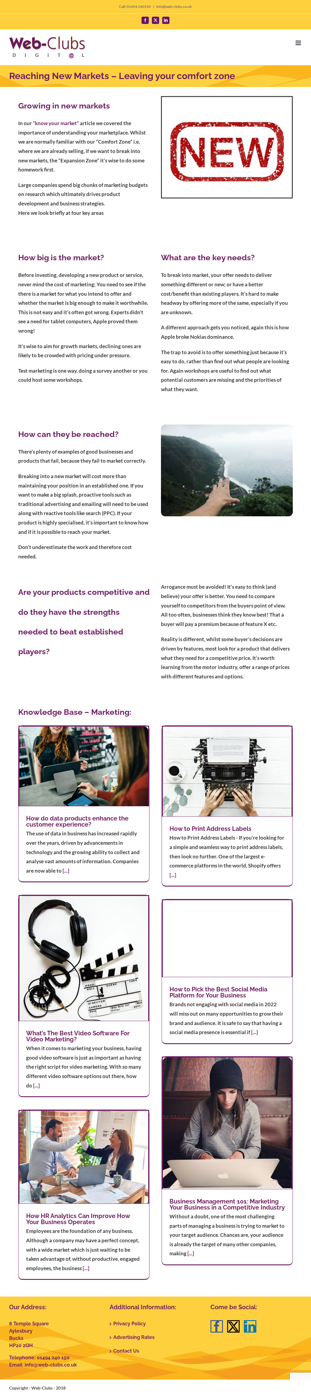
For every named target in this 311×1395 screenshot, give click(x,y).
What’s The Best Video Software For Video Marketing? (78, 1036)
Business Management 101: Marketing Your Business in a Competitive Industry (227, 1204)
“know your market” (56, 123)
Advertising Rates (134, 1337)
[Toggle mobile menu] (299, 43)
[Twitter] (233, 1326)
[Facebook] (216, 1326)
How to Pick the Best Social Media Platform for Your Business (218, 992)
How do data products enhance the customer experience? (77, 821)
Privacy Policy (129, 1324)
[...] (65, 870)
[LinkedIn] (250, 1326)
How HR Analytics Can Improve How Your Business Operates (78, 1219)
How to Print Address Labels (210, 828)
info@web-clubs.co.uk (174, 6)
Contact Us (126, 1351)
